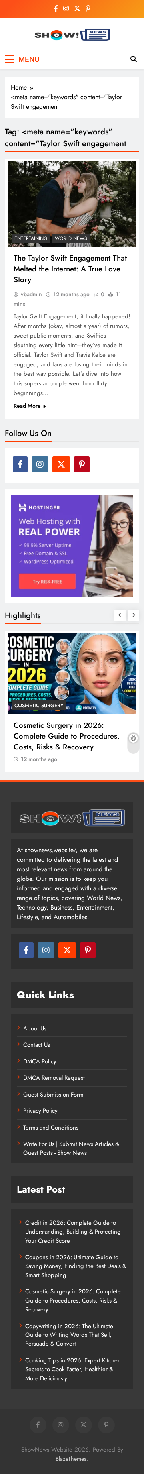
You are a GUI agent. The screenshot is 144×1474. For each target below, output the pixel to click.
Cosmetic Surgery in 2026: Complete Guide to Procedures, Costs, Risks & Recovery (67, 736)
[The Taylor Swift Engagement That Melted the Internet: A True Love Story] (72, 204)
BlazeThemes (71, 1459)
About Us (34, 1028)
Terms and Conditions (50, 1127)
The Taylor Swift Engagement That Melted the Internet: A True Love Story (70, 269)
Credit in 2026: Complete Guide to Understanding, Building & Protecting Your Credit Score (73, 1232)
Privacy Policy (40, 1110)
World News (71, 238)
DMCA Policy (39, 1061)
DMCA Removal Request (54, 1077)
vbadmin (31, 294)
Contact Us (36, 1044)
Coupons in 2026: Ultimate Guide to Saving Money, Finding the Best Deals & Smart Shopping (75, 1266)
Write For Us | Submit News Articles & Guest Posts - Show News (71, 1148)
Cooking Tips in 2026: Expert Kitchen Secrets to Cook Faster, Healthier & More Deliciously (73, 1369)
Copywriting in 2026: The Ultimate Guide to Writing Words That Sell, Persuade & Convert (69, 1335)
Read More (27, 406)
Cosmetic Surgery (39, 705)
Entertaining (30, 238)
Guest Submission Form (53, 1094)
